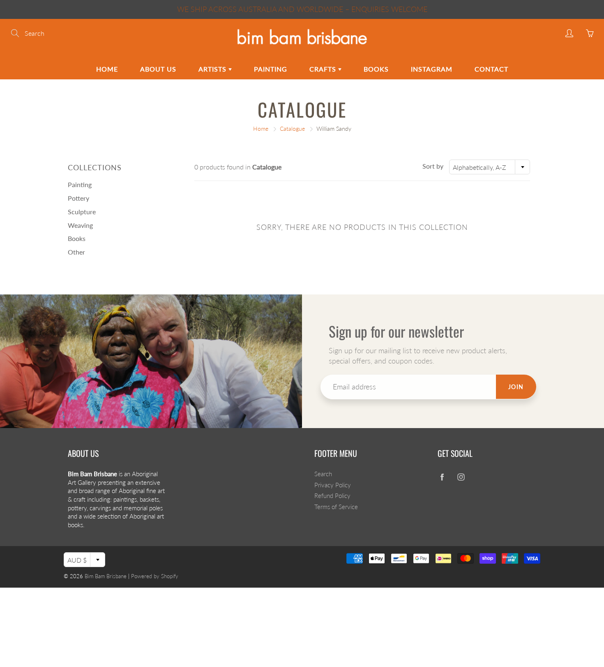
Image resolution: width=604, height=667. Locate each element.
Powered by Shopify (154, 576)
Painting (270, 69)
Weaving (80, 225)
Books (376, 69)
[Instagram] (461, 477)
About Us (158, 69)
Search (323, 473)
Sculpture (82, 211)
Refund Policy (332, 495)
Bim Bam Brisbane (106, 576)
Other (76, 252)
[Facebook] (442, 477)
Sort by (432, 166)
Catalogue (292, 128)
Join (516, 386)
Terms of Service (336, 506)
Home (107, 69)
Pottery (78, 198)
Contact (491, 69)
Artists (213, 69)
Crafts (323, 69)
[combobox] (489, 167)
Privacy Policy (332, 485)
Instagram (431, 69)
